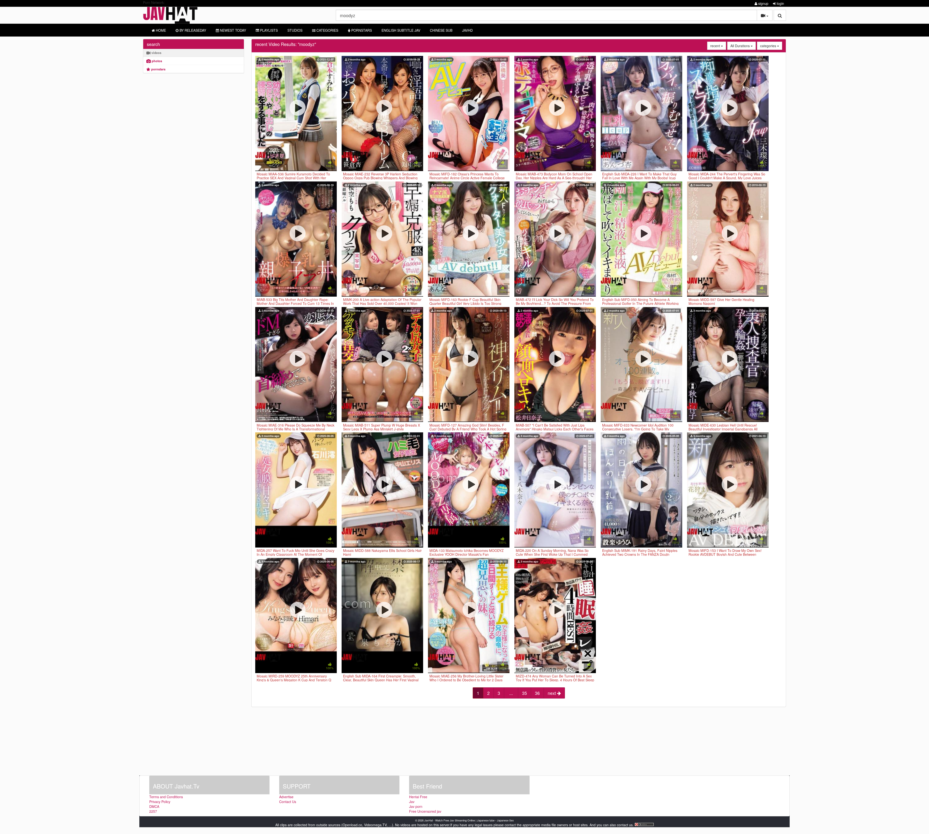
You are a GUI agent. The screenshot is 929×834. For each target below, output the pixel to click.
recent (718, 45)
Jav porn (415, 806)
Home (160, 30)
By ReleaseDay (192, 30)
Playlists (268, 30)
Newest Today (232, 30)
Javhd (467, 30)
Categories (326, 30)
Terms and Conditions (166, 796)
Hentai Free (418, 796)
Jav (411, 801)
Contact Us (287, 801)
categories (771, 45)
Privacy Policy (159, 801)
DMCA (154, 806)
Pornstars (361, 30)
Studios (294, 30)
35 (524, 693)
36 (537, 693)
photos (156, 61)
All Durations (743, 45)
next (552, 693)
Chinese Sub (441, 30)
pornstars (157, 69)
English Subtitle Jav (401, 30)
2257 (153, 811)
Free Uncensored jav (425, 811)
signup (762, 3)
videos (155, 53)
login (780, 3)
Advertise (286, 796)
